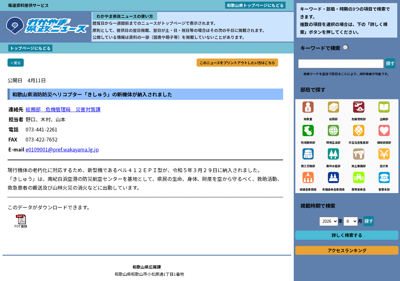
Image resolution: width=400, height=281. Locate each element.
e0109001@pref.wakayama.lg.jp (62, 149)
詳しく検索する (347, 235)
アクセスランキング (347, 250)
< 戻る (16, 62)
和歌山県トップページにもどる (255, 5)
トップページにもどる (30, 48)
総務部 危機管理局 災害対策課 (63, 109)
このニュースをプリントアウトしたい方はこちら (237, 62)
